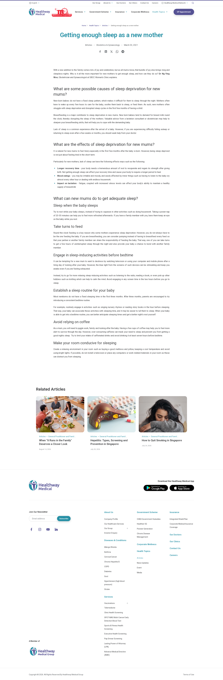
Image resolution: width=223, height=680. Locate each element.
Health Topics (158, 12)
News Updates (143, 563)
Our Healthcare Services (114, 524)
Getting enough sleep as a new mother (125, 25)
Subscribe (63, 519)
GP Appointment (184, 12)
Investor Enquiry (110, 533)
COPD (106, 566)
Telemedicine (109, 608)
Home (84, 25)
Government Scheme (99, 12)
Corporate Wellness (140, 12)
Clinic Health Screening (113, 612)
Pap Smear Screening (113, 639)
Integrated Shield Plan (179, 519)
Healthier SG (142, 524)
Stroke (107, 589)
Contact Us (144, 3)
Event (139, 568)
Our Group (96, 3)
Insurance (120, 12)
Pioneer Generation (145, 529)
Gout (106, 576)
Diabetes (108, 571)
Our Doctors (121, 3)
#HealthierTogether (62, 15)
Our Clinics (133, 3)
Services (79, 12)
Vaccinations (109, 603)
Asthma (107, 552)
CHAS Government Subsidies (149, 519)
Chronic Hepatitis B (112, 562)
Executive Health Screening (115, 634)
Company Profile (111, 519)
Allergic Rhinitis (110, 547)
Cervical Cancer (110, 557)
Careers (155, 3)
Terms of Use (188, 675)
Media (139, 573)
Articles (105, 25)
